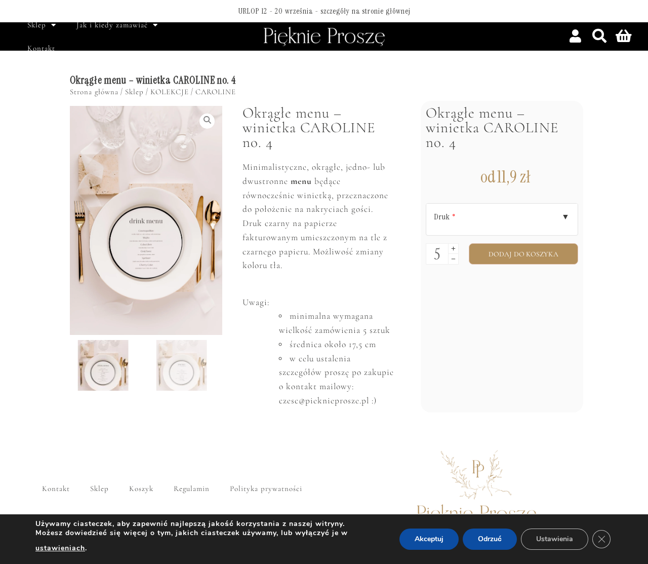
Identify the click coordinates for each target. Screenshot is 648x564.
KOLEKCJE (169, 91)
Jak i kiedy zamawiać (112, 24)
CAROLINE (215, 91)
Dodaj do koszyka (523, 254)
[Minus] (453, 259)
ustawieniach (60, 548)
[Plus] (453, 248)
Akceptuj (429, 539)
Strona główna (94, 91)
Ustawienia (554, 539)
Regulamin (192, 488)
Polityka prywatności (266, 488)
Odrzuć (490, 539)
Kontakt (41, 48)
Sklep (36, 24)
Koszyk (141, 488)
